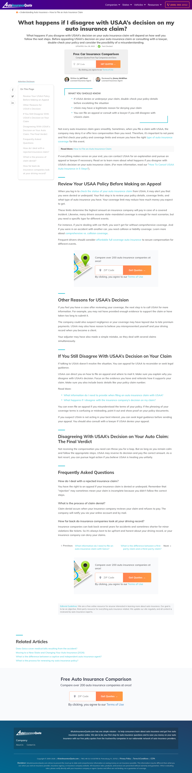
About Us (19, 745)
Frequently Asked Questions (32, 141)
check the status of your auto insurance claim (106, 191)
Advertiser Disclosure (26, 81)
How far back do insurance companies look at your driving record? (36, 169)
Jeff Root (84, 78)
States (125, 4)
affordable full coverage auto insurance (118, 239)
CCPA (153, 759)
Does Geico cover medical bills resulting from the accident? (46, 648)
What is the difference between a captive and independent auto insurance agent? (58, 656)
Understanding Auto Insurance (34, 12)
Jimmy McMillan (120, 78)
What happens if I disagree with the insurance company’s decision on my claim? (110, 400)
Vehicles (138, 4)
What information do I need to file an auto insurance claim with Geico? (94, 547)
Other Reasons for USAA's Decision (32, 106)
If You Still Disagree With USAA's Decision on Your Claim (36, 117)
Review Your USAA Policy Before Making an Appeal (36, 98)
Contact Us (31, 745)
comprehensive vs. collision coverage (86, 233)
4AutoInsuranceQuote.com (68, 759)
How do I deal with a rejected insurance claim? (36, 150)
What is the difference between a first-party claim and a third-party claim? (141, 547)
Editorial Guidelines (68, 606)
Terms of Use (108, 70)
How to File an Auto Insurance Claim (66, 12)
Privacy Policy (125, 759)
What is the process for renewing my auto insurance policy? (47, 660)
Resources (153, 4)
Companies (111, 4)
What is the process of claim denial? (34, 158)
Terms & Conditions (140, 759)
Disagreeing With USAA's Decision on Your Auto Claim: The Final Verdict (36, 130)
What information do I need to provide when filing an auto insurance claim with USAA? (113, 395)
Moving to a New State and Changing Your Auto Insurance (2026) (50, 652)
